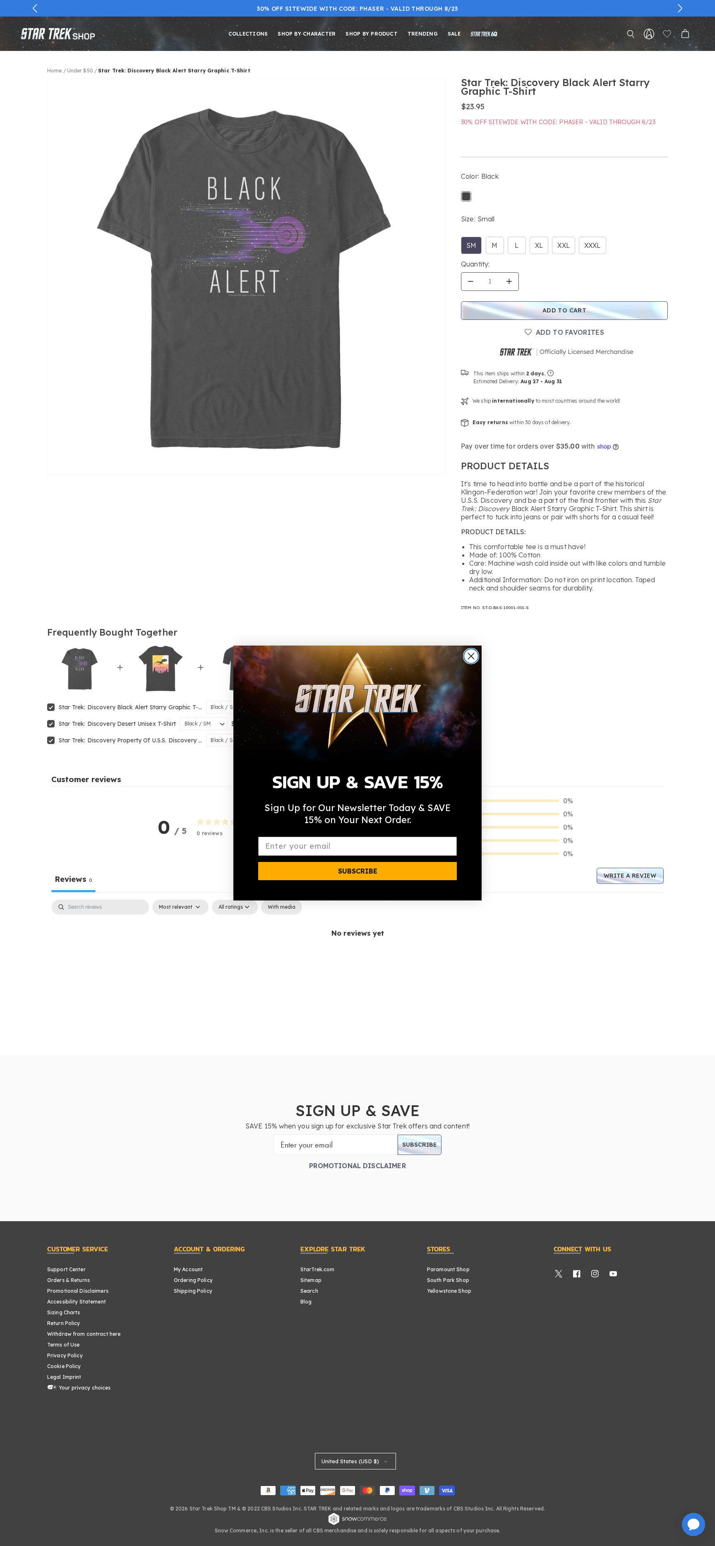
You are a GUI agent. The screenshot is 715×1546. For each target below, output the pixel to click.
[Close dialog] (471, 656)
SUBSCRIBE (357, 871)
